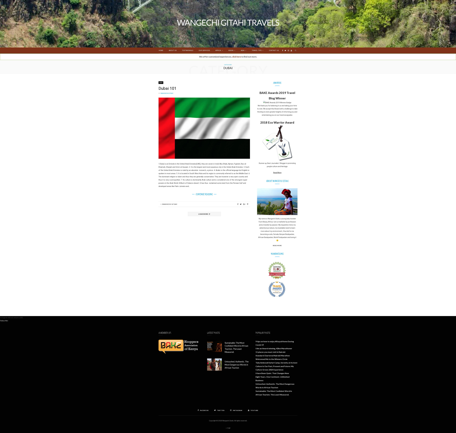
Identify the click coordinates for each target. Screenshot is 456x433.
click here (236, 56)
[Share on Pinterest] (247, 204)
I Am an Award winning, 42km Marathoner (274, 348)
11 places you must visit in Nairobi (270, 352)
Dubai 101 (167, 88)
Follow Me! (4, 321)
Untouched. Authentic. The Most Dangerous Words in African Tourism (237, 364)
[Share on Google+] (244, 204)
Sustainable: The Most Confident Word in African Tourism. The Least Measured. (236, 347)
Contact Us (274, 50)
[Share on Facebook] (237, 204)
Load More (203, 214)
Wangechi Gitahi (167, 93)
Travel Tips (256, 50)
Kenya (230, 50)
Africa (218, 50)
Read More (277, 173)
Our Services (204, 50)
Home (161, 50)
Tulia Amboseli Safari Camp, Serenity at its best (276, 363)
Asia (242, 50)
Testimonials (187, 50)
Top (228, 428)
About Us (173, 50)
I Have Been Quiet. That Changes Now (272, 373)
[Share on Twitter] (241, 204)
